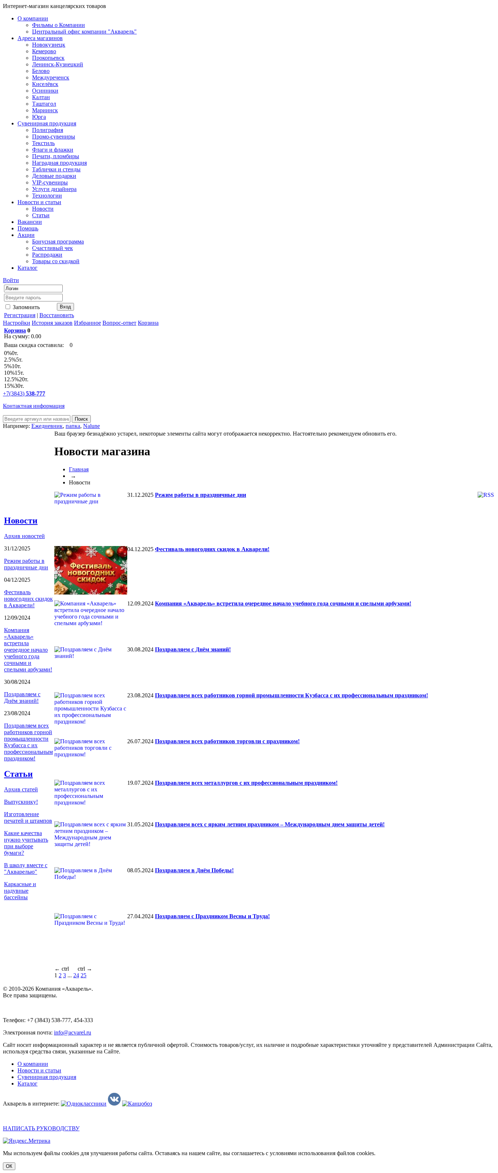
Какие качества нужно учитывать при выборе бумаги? (26, 843)
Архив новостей (24, 536)
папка (73, 426)
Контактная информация (34, 406)
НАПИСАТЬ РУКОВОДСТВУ (41, 1128)
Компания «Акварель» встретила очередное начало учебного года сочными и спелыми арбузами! (28, 650)
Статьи (18, 774)
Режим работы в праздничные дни (26, 564)
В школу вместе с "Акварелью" (25, 868)
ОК (9, 1166)
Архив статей (21, 789)
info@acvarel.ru (72, 1032)
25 (83, 975)
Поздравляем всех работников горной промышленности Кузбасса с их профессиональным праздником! (28, 741)
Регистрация (19, 315)
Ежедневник (47, 426)
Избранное (87, 323)
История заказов (52, 323)
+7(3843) (24, 393)
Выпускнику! (21, 802)
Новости (21, 520)
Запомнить (25, 307)
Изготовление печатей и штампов (28, 817)
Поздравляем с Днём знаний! (22, 697)
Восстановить (56, 315)
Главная (79, 469)
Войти (11, 280)
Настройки (16, 323)
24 (76, 975)
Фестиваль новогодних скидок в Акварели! (28, 598)
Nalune (91, 426)
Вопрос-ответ (119, 323)
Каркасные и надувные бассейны (20, 890)
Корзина (148, 323)
